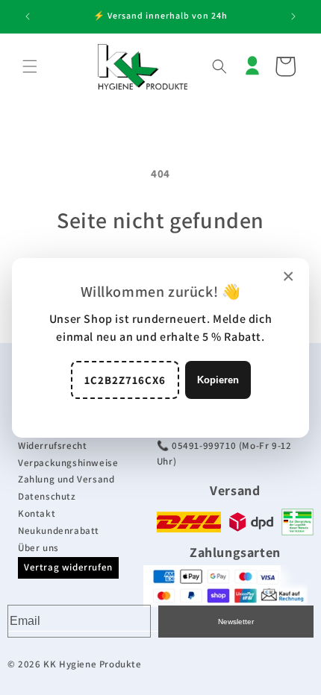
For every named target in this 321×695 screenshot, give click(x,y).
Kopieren (218, 380)
